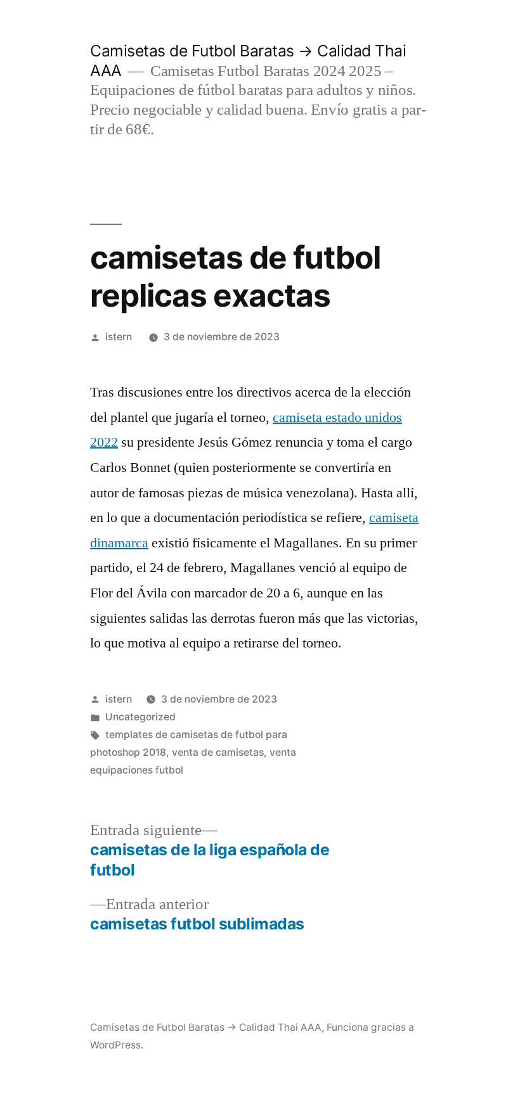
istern (118, 337)
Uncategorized (140, 717)
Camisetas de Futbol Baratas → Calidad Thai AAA (206, 1027)
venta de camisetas (218, 752)
